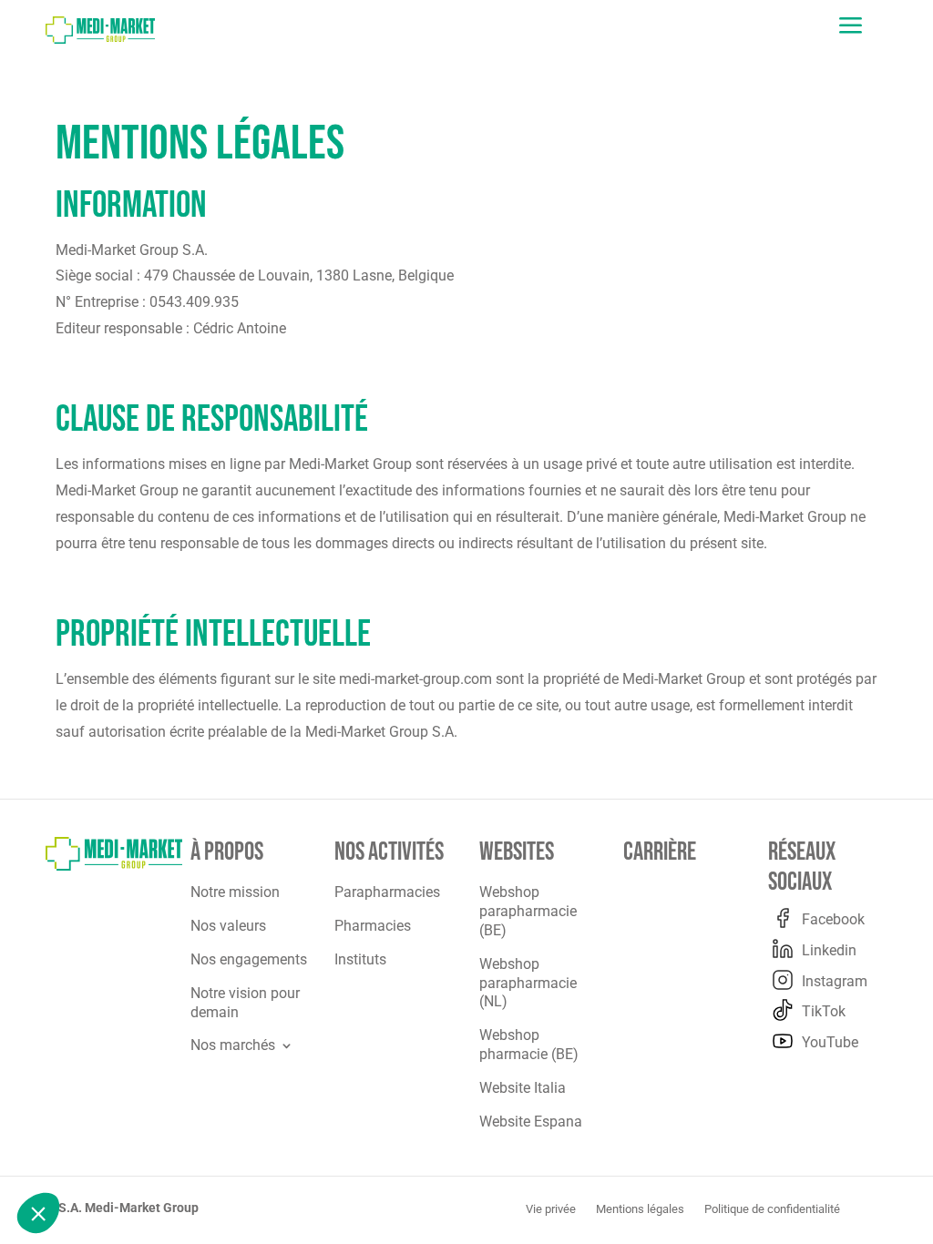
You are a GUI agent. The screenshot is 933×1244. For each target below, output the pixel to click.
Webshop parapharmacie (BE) (528, 911)
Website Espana (530, 1121)
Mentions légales (640, 1209)
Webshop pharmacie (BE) (529, 1044)
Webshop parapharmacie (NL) (528, 983)
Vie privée (551, 1209)
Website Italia (522, 1087)
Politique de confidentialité (772, 1209)
